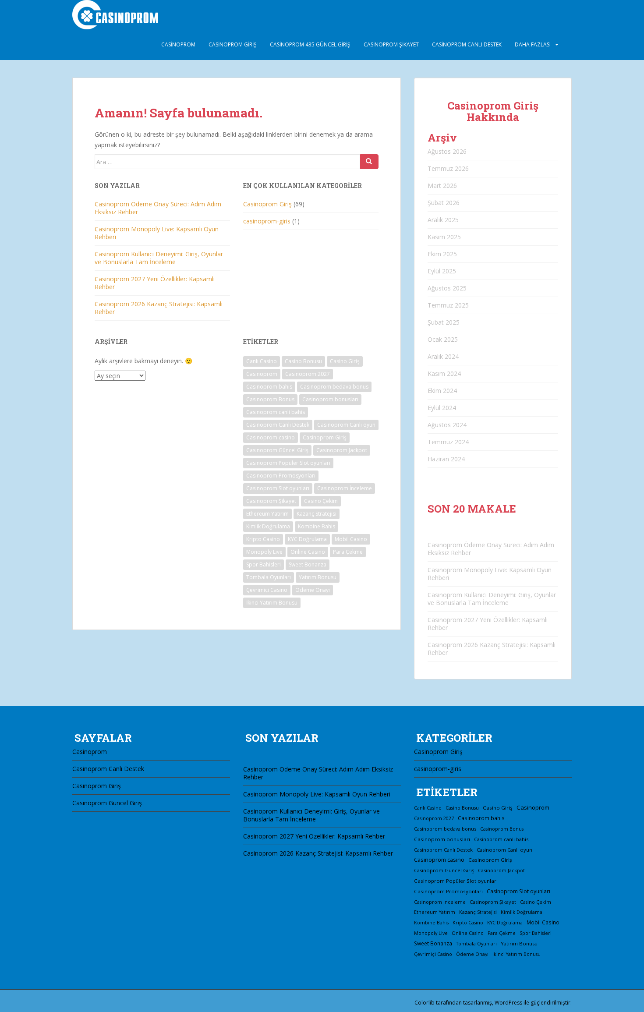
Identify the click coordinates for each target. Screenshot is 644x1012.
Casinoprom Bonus (270, 399)
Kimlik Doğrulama (268, 526)
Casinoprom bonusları (330, 399)
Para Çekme (348, 552)
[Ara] (369, 161)
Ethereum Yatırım (267, 513)
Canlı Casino (261, 361)
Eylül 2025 (442, 271)
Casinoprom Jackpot (341, 450)
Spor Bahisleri (263, 564)
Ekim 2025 (442, 254)
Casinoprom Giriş (233, 44)
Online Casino (307, 552)
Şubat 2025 (444, 322)
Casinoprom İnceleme (344, 488)
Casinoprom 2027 (307, 374)
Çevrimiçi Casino (266, 590)
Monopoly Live (264, 552)
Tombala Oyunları (268, 577)
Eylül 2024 (442, 407)
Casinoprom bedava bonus (334, 386)
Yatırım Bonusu (317, 577)
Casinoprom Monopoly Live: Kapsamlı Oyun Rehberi (157, 233)
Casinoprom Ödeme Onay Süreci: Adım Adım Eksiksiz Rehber (158, 208)
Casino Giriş (345, 361)
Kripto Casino (263, 539)
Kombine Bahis (316, 526)
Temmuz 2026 (448, 168)
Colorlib (424, 1002)
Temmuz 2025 (448, 305)
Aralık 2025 (443, 220)
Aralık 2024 (443, 356)
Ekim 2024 (442, 390)
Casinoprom (178, 44)
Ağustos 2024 (447, 425)
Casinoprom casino (270, 437)
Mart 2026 (442, 185)
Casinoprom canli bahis (275, 412)
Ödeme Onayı (312, 590)
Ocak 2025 (443, 339)
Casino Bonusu (303, 361)
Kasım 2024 (444, 373)
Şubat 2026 (444, 202)
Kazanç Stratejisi (316, 513)
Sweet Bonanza (307, 564)
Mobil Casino (351, 539)
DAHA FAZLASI (533, 44)
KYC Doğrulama (307, 539)
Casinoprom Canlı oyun (346, 424)
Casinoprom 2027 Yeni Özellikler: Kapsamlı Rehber (155, 283)
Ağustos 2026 (447, 151)
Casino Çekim (321, 501)
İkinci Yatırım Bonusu (271, 602)
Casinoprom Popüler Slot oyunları (288, 463)
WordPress (508, 1002)
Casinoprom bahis (269, 386)
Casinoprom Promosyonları (280, 475)
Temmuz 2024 (448, 442)
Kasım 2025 (444, 237)
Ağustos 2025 (447, 288)
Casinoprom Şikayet (391, 44)
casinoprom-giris (266, 221)
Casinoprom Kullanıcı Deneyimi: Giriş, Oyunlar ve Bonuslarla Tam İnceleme (159, 258)
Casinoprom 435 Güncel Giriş (310, 44)
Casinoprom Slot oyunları (277, 488)
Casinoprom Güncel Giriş (277, 450)
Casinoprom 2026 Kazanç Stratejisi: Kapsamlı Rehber (159, 308)
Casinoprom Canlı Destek (467, 44)
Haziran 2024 (446, 459)
